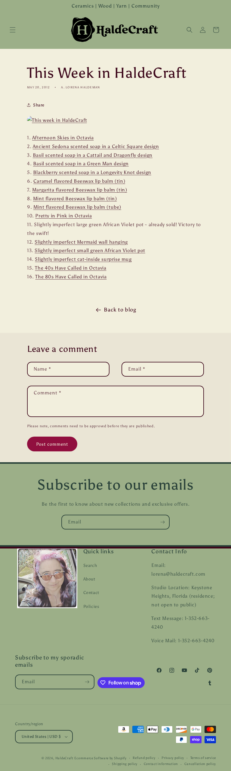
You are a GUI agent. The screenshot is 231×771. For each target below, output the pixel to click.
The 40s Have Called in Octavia (70, 268)
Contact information (161, 764)
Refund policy (144, 758)
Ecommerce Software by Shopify (100, 758)
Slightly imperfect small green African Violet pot (90, 250)
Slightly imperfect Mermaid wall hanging (81, 242)
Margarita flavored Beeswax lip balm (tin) (79, 190)
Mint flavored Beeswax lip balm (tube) (77, 207)
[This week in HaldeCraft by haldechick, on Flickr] (57, 120)
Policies (91, 606)
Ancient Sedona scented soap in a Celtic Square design (96, 146)
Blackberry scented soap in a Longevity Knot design (92, 172)
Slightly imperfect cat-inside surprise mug (83, 259)
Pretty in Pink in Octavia (63, 216)
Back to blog (120, 309)
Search (90, 565)
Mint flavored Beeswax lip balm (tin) (75, 198)
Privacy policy (173, 758)
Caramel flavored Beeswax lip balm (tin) (79, 181)
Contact (91, 592)
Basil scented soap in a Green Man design (81, 163)
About (89, 579)
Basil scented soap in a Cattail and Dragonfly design (92, 155)
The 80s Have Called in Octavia (70, 277)
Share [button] (39, 105)
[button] (12, 29)
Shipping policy (124, 764)
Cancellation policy (200, 764)
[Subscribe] (162, 522)
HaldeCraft (64, 758)
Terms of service (203, 758)
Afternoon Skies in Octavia (63, 138)
